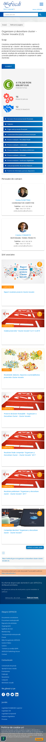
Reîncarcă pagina (16, 25)
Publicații (5, 674)
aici (31, 737)
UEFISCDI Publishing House (11, 651)
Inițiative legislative (8, 716)
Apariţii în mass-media (9, 668)
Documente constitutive (10, 617)
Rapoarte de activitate (9, 623)
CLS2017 (8, 66)
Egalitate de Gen (7, 629)
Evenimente (6, 671)
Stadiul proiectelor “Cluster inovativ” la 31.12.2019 (22, 331)
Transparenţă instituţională (11, 634)
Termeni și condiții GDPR (10, 649)
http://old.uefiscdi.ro (9, 573)
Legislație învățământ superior (12, 708)
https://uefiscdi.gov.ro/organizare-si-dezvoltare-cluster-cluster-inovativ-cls (22, 560)
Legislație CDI (6, 711)
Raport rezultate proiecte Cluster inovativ (19, 292)
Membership (6, 632)
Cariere (4, 646)
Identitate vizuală (7, 683)
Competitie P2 (7, 287)
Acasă (4, 25)
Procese (4, 719)
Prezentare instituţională (10, 620)
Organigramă (6, 626)
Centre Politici (6, 643)
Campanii (5, 680)
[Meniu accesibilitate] (3, 738)
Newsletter (5, 677)
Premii (4, 637)
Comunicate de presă (9, 666)
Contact (4, 654)
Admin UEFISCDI (37, 9)
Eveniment (6, 370)
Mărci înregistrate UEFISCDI (11, 640)
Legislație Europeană (9, 714)
